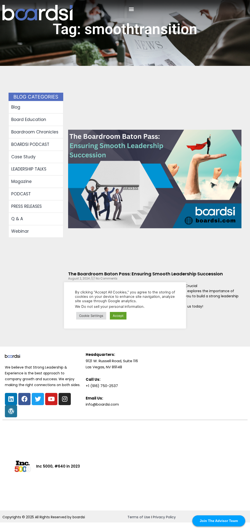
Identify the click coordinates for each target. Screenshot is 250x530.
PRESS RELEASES (26, 206)
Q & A (17, 219)
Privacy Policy (164, 517)
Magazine (21, 181)
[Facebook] (24, 399)
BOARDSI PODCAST (30, 144)
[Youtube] (51, 399)
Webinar (20, 231)
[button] (131, 9)
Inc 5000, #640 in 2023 (58, 466)
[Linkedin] (11, 399)
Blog (15, 107)
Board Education (28, 119)
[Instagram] (65, 399)
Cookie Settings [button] (91, 316)
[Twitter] (38, 399)
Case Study (23, 157)
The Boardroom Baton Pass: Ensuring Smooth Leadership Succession (145, 274)
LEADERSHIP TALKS (28, 169)
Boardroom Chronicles (34, 132)
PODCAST (21, 194)
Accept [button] (118, 316)
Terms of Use (138, 517)
